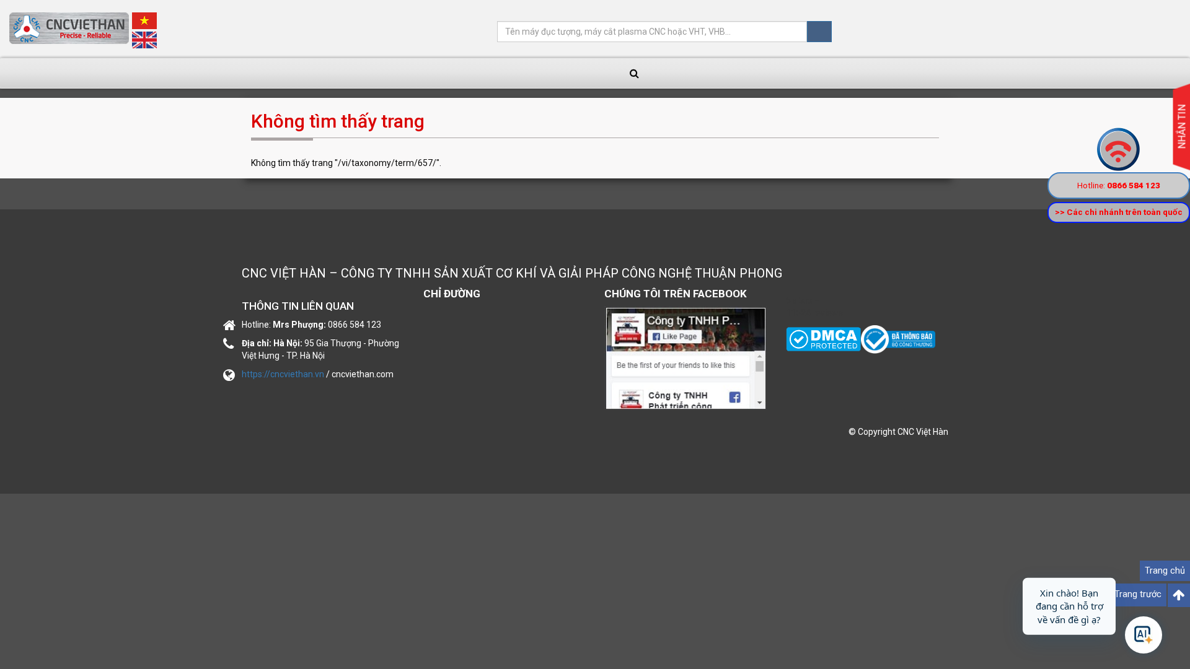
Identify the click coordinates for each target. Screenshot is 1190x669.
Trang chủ (1165, 571)
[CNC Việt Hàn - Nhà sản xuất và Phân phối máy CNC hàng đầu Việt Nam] (898, 339)
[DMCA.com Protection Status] (823, 339)
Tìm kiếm (819, 31)
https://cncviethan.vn (283, 374)
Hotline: (1118, 185)
